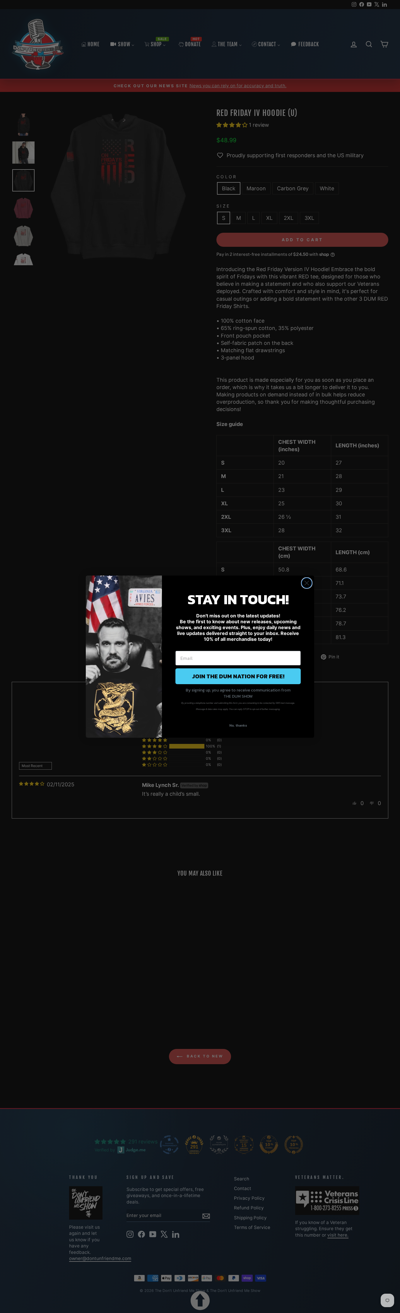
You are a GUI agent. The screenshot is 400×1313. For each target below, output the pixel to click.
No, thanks (238, 725)
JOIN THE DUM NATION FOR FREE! (238, 676)
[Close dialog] (307, 583)
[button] (200, 1300)
